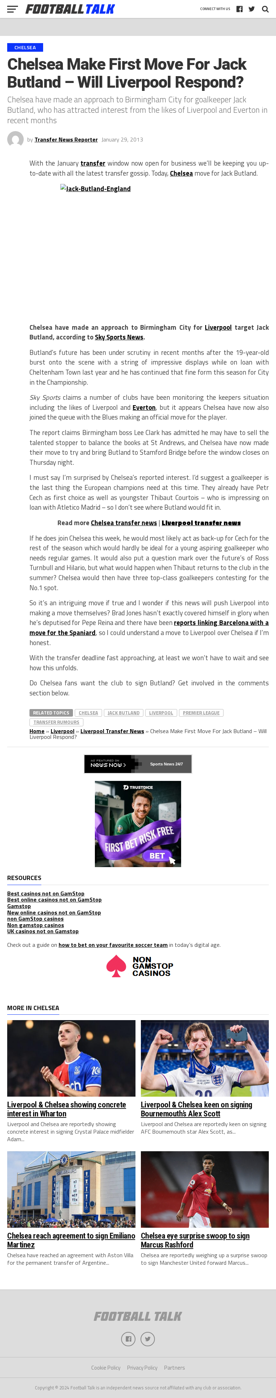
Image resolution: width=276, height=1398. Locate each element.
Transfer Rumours (56, 722)
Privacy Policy (142, 1368)
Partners (174, 1368)
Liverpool (218, 327)
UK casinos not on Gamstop (43, 931)
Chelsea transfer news (124, 523)
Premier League (201, 712)
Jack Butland (123, 712)
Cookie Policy (105, 1368)
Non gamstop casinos (35, 925)
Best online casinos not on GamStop (54, 899)
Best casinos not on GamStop (45, 893)
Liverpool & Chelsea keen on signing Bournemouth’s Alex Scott (196, 1109)
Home (37, 731)
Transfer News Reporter (66, 139)
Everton (144, 407)
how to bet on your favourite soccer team (113, 944)
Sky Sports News (119, 337)
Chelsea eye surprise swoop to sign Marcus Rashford (195, 1240)
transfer (92, 163)
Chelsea (181, 173)
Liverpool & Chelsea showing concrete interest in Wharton (66, 1109)
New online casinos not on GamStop (54, 912)
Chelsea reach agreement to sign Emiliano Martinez (71, 1240)
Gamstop (19, 906)
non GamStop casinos (35, 918)
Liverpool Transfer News (112, 731)
